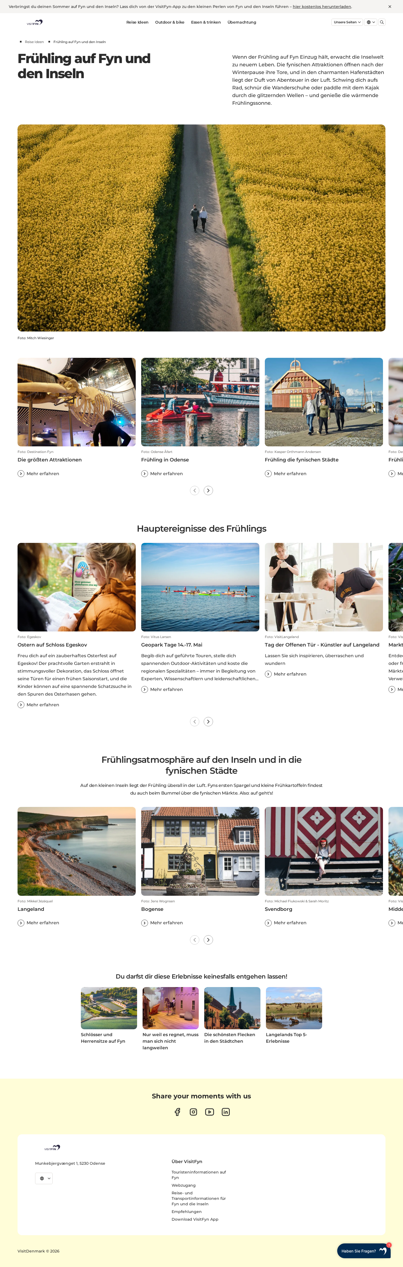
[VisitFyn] (52, 1147)
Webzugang (184, 1185)
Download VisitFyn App (195, 1219)
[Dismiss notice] (389, 6)
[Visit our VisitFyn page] (177, 1112)
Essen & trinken (206, 22)
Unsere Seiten (345, 22)
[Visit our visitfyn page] (193, 1112)
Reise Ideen (137, 22)
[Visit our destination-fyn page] (226, 1112)
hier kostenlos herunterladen (322, 6)
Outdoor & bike (170, 22)
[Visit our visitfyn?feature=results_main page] (209, 1112)
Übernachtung (242, 22)
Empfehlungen (187, 1211)
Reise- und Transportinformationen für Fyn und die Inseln (199, 1198)
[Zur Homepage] (34, 22)
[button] (77, 463)
